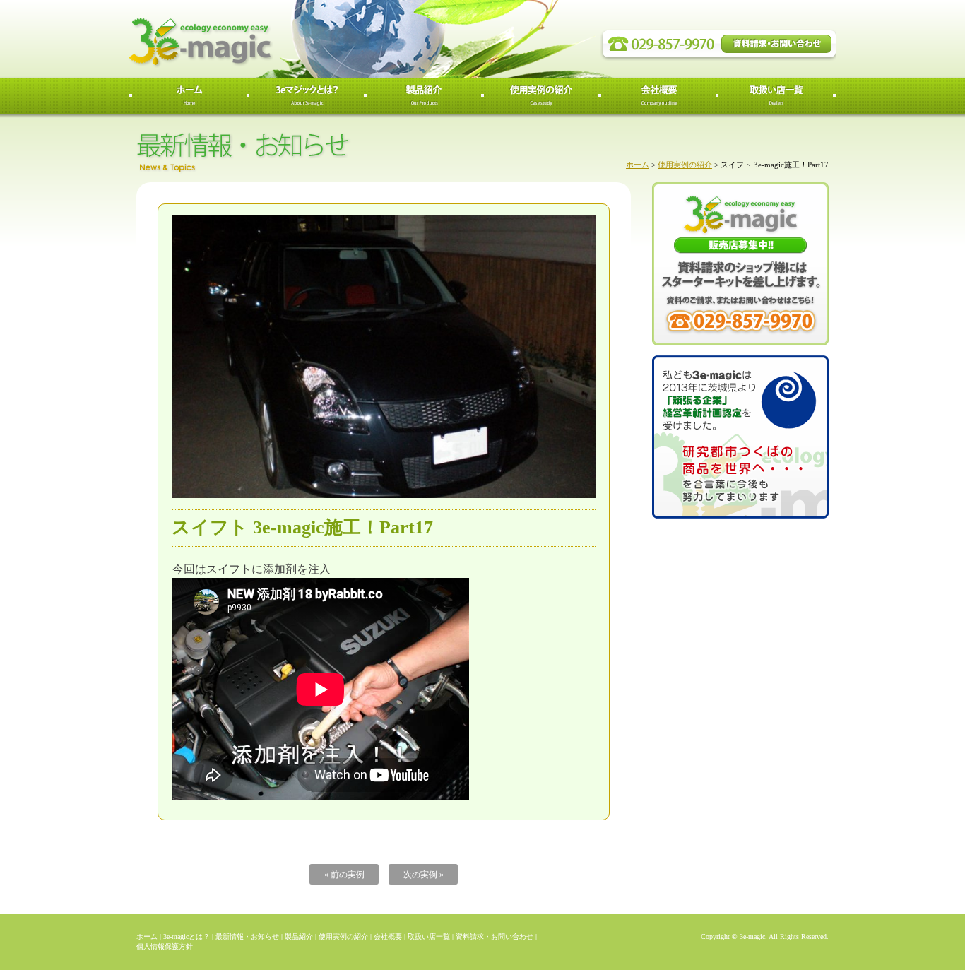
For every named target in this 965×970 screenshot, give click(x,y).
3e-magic (253, 39)
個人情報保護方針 (164, 946)
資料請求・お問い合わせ (494, 936)
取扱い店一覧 (429, 936)
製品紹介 (299, 936)
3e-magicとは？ (186, 936)
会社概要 (388, 936)
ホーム (637, 164)
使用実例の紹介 (685, 164)
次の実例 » (423, 875)
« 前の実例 (344, 875)
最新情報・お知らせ (247, 936)
